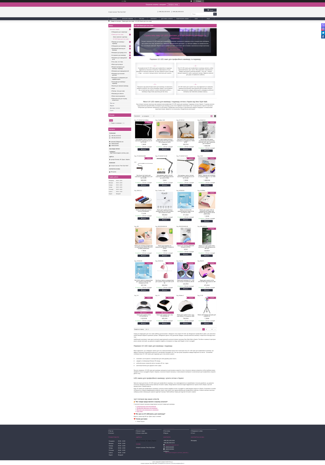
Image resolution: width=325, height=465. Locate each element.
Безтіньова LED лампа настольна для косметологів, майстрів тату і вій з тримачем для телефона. (206, 141)
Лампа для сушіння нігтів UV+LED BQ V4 (143, 315)
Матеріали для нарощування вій (120, 71)
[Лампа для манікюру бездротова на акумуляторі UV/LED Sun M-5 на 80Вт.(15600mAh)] (143, 236)
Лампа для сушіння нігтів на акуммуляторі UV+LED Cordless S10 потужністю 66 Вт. (164, 141)
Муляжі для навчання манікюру (120, 85)
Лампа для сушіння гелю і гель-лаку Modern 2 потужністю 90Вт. (185, 315)
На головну (167, 431)
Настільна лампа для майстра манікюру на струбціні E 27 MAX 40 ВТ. (186, 141)
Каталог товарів (141, 431)
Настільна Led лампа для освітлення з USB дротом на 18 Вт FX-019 (143, 177)
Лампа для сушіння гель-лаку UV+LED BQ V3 (164, 315)
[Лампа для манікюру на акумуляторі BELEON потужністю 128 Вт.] (164, 236)
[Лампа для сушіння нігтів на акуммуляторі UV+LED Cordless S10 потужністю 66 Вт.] (164, 129)
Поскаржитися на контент (164, 463)
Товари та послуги (116, 21)
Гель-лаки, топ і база (117, 61)
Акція (113, 88)
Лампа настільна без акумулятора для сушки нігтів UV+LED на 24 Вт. (186, 211)
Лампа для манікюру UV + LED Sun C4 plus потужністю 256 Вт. (185, 281)
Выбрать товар (173, 4)
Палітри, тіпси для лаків (118, 91)
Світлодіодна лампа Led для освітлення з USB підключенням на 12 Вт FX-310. (165, 177)
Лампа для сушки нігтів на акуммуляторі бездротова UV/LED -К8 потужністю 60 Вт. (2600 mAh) (207, 212)
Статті (111, 110)
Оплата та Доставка (142, 433)
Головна (114, 18)
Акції (208, 18)
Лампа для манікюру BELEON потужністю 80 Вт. (185, 246)
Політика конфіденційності (177, 463)
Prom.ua (171, 461)
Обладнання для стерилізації (119, 32)
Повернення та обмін (197, 431)
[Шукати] (215, 14)
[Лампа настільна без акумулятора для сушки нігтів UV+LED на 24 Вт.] (186, 200)
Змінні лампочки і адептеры (120, 37)
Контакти (153, 18)
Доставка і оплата (167, 18)
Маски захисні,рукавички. (118, 96)
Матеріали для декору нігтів (119, 52)
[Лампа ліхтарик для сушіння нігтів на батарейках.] (143, 200)
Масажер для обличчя (118, 93)
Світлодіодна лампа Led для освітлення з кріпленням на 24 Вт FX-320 (143, 141)
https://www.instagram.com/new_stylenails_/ (120, 153)
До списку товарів (175, 49)
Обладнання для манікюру (119, 46)
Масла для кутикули (117, 64)
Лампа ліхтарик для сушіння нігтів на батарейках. (143, 210)
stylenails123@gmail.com (117, 141)
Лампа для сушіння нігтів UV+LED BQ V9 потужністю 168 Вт (206, 282)
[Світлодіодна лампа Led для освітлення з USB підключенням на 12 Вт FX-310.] (164, 165)
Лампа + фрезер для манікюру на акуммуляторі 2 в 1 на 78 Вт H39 (206, 177)
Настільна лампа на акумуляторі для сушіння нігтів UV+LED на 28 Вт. (165, 282)
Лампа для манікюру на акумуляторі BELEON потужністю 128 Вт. (164, 247)
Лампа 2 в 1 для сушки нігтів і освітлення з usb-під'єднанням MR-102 (206, 247)
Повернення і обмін (182, 18)
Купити (144, 149)
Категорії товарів (127, 18)
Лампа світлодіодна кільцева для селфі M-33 (207, 315)
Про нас (141, 18)
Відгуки (112, 105)
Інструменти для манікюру (119, 55)
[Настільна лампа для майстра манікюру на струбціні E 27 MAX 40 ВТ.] (186, 129)
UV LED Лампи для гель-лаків (120, 39)
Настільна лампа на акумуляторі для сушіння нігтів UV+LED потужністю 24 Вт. (143, 282)
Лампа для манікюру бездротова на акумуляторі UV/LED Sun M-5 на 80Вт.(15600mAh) (143, 247)
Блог (196, 18)
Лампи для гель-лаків (128, 21)
